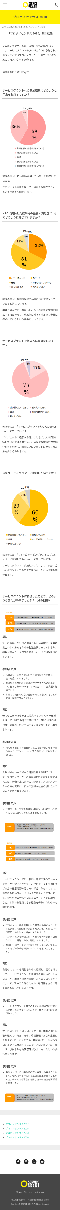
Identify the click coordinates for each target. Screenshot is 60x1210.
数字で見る (23, 27)
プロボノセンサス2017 (17, 1124)
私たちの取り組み (11, 27)
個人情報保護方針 (18, 1199)
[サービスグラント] (30, 6)
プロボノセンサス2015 (17, 1128)
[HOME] (3, 27)
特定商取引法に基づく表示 (38, 1199)
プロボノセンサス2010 (17, 1137)
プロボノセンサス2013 (17, 1132)
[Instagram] (26, 1161)
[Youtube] (42, 1161)
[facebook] (18, 1161)
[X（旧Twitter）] (34, 1161)
